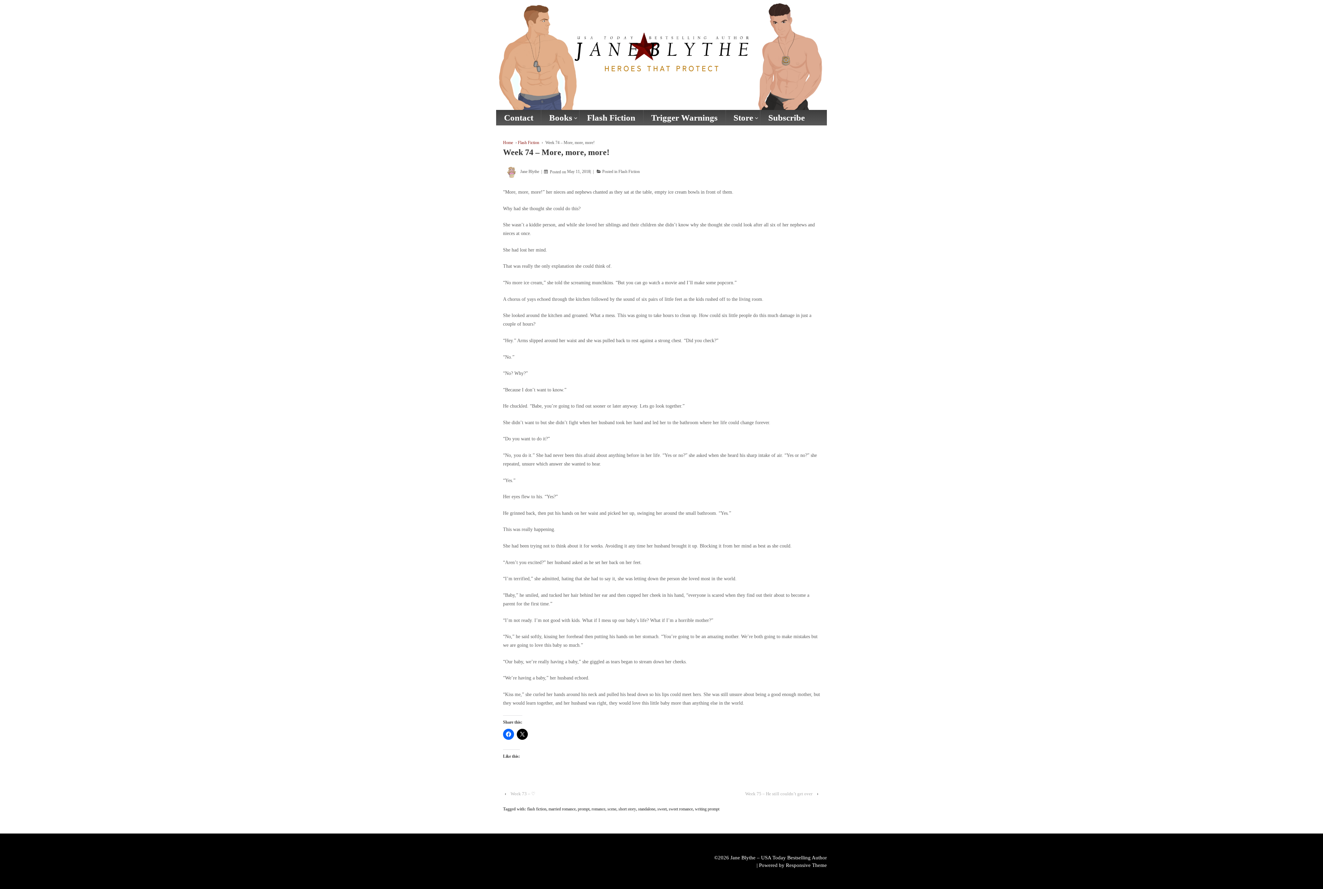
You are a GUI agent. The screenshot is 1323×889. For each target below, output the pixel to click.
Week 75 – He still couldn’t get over (778, 793)
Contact (518, 117)
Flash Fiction (611, 117)
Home (508, 142)
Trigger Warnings (684, 117)
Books (560, 117)
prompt (583, 809)
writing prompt (707, 809)
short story (627, 809)
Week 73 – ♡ (523, 793)
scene (611, 809)
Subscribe (786, 117)
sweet (662, 809)
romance (598, 809)
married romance (562, 809)
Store (743, 117)
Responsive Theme (806, 865)
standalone (646, 809)
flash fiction (536, 809)
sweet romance (681, 809)
